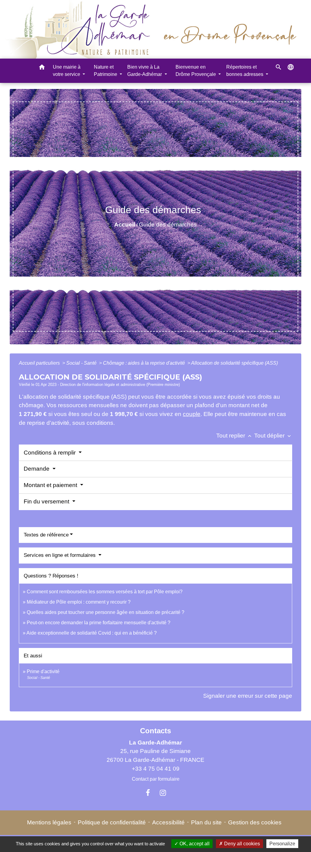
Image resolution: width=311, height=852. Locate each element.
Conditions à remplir (50, 452)
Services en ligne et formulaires (60, 555)
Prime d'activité (43, 671)
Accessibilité (168, 822)
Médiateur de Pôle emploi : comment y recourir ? (79, 602)
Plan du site (206, 822)
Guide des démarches (168, 224)
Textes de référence (46, 535)
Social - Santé (82, 363)
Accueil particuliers (40, 363)
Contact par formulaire (155, 779)
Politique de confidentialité (112, 822)
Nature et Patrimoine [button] (106, 70)
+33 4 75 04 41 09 (155, 768)
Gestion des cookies (255, 822)
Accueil (124, 224)
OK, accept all (194, 843)
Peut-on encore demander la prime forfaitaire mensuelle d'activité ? (98, 622)
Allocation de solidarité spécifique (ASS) (234, 363)
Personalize (282, 843)
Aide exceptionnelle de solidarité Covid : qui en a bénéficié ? (91, 633)
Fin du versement (47, 501)
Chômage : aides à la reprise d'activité (144, 363)
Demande (37, 468)
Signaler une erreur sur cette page (247, 696)
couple (191, 414)
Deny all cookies (241, 843)
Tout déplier (273, 435)
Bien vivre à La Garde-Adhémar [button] (145, 70)
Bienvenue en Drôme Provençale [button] (196, 70)
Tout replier (234, 435)
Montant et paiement (51, 485)
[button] (41, 68)
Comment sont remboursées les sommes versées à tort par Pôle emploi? (105, 591)
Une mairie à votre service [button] (67, 70)
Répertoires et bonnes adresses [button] (245, 70)
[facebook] (148, 792)
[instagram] (163, 792)
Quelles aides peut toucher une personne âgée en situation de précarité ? (105, 612)
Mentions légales (49, 822)
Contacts (155, 731)
